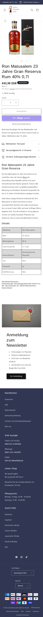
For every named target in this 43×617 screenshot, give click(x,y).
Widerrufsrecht (10, 410)
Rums (25, 177)
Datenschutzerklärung (13, 416)
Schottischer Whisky (12, 525)
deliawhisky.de (12, 608)
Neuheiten (8, 514)
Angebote (8, 520)
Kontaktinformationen (22, 615)
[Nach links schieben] (16, 61)
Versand (12, 89)
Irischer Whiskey (11, 531)
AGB (6, 405)
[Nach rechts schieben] (26, 61)
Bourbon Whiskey (11, 542)
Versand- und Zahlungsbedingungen (18, 421)
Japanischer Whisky (12, 536)
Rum (6, 547)
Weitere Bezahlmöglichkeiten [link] (21, 124)
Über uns (8, 426)
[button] (4, 10)
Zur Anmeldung (16, 376)
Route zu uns (10, 488)
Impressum (9, 399)
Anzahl (4, 98)
